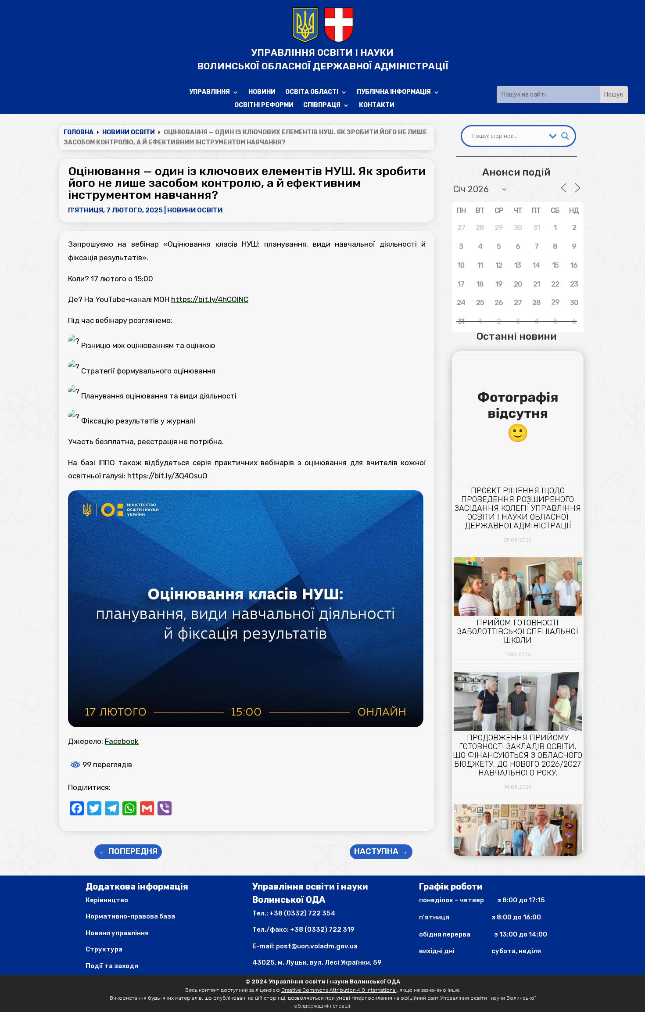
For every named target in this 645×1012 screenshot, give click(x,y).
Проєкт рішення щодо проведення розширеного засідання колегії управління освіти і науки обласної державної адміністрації (518, 508)
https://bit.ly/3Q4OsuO (167, 475)
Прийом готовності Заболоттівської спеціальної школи (517, 631)
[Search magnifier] (565, 136)
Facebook (122, 741)
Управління (209, 92)
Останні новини (516, 336)
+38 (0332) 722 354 (302, 913)
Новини (262, 92)
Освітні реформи (264, 105)
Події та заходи (112, 966)
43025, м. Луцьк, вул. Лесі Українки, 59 (317, 962)
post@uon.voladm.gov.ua (317, 946)
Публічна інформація (394, 92)
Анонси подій (516, 172)
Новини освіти (194, 210)
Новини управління (117, 933)
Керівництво (107, 900)
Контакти (376, 105)
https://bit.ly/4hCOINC (209, 299)
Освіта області (311, 92)
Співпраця (321, 105)
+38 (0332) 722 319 (322, 929)
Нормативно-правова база (130, 916)
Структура (104, 949)
